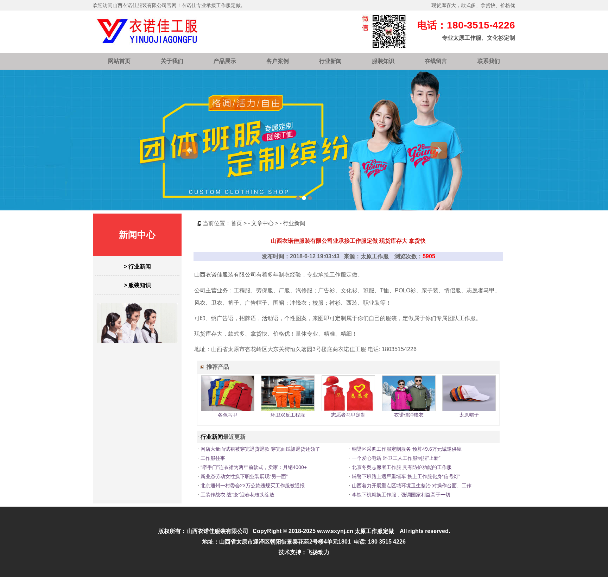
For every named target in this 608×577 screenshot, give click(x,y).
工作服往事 (213, 458)
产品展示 (225, 61)
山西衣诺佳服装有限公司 (225, 275)
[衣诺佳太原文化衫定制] (304, 140)
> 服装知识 (137, 285)
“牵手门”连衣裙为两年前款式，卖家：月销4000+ (254, 467)
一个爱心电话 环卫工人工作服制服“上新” (396, 458)
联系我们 (488, 61)
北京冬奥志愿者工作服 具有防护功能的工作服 (402, 467)
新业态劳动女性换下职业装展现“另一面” (244, 476)
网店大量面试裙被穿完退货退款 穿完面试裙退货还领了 (260, 449)
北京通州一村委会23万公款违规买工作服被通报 (253, 485)
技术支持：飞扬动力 (304, 552)
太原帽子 (469, 415)
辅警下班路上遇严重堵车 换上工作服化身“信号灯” (406, 476)
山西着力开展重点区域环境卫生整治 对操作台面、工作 (411, 485)
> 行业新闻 (137, 267)
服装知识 (383, 61)
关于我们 (172, 61)
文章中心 (262, 223)
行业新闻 (330, 61)
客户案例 (277, 61)
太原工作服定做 (374, 531)
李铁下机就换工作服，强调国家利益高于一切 (401, 494)
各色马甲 (228, 415)
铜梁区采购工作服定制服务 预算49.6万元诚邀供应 (407, 449)
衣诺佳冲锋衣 (409, 415)
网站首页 (119, 61)
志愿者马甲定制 (348, 415)
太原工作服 (467, 38)
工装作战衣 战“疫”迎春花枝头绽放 (237, 494)
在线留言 (436, 61)
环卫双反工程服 (288, 415)
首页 (236, 223)
